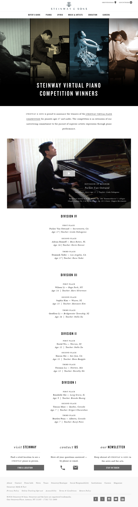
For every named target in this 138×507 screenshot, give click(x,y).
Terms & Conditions (68, 490)
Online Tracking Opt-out (32, 490)
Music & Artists (75, 14)
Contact (18, 483)
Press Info (28, 483)
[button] (115, 2)
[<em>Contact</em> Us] (75, 469)
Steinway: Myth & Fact (16, 487)
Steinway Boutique (59, 483)
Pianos (49, 14)
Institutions (96, 483)
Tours (45, 483)
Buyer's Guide (34, 14)
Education (92, 14)
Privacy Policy (13, 490)
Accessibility (51, 490)
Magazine (118, 483)
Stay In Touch (112, 467)
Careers (106, 14)
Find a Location (25, 467)
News (38, 483)
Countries (124, 2)
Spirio (60, 14)
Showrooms (108, 2)
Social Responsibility (79, 483)
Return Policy (85, 490)
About (9, 483)
